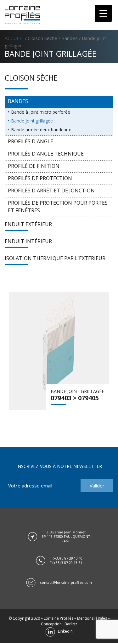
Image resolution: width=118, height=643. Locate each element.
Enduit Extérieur (28, 224)
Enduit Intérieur (28, 241)
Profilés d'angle (30, 141)
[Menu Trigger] (103, 13)
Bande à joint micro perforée (40, 112)
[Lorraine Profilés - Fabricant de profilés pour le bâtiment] (22, 14)
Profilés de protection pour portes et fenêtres (58, 206)
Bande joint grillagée (32, 121)
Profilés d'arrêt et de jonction (51, 190)
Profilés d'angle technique (46, 153)
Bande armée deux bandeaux (41, 130)
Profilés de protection (40, 178)
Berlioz (71, 624)
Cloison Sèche (42, 38)
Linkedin (64, 631)
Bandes (69, 38)
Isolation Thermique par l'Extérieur (55, 258)
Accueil (14, 38)
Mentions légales (92, 618)
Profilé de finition (33, 165)
